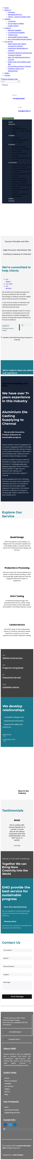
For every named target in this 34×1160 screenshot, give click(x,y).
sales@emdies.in (24, 111)
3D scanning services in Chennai (19, 66)
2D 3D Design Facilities (16, 24)
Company (11, 12)
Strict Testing (17, 596)
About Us (7, 10)
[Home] (5, 85)
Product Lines (12, 35)
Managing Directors (15, 15)
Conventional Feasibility (16, 33)
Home (6, 8)
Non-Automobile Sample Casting (19, 39)
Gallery (7, 73)
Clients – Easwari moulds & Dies (19, 17)
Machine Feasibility (14, 30)
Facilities (7, 19)
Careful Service (17, 624)
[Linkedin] (15, 1124)
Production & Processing (17, 568)
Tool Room (12, 21)
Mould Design (17, 537)
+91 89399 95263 (19, 99)
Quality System (13, 26)
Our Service (8, 42)
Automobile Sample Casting (18, 37)
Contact (7, 75)
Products (7, 28)
